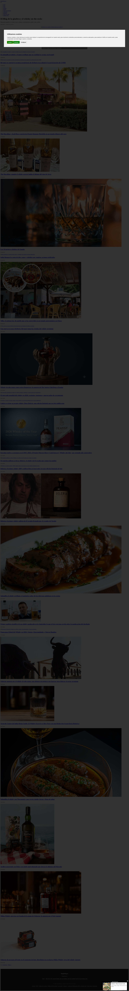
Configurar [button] (23, 42)
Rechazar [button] (16, 42)
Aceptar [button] (10, 42)
